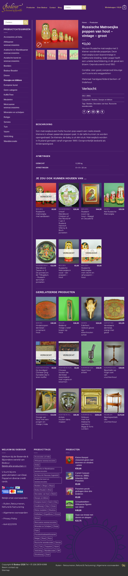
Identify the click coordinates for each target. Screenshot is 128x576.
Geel (50, 502)
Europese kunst (11, 85)
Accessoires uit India (13, 37)
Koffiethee (38, 514)
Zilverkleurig (39, 555)
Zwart (48, 555)
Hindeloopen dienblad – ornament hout (42, 329)
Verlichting (8, 136)
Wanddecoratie (10, 141)
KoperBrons (48, 514)
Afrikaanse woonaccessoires (11, 43)
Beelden (7, 66)
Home (84, 22)
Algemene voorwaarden (15, 513)
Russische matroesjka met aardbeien (42, 213)
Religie (7, 117)
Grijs (47, 506)
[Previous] (40, 34)
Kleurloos (52, 510)
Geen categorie (10, 90)
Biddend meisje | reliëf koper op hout (65, 329)
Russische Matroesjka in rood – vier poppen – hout (65, 272)
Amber (37, 465)
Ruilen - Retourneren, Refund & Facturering (75, 565)
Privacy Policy (10, 518)
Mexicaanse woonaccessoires (11, 106)
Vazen (6, 132)
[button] (115, 7)
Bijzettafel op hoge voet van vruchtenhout (110, 373)
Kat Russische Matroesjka (110, 212)
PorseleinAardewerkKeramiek (45, 534)
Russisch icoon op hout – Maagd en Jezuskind (87, 215)
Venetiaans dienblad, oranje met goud (109, 329)
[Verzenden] (84, 7)
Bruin (50, 490)
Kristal (57, 514)
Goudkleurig (39, 506)
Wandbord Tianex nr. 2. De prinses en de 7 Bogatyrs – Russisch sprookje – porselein (42, 275)
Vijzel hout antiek (86, 371)
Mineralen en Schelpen (43, 526)
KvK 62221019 (10, 524)
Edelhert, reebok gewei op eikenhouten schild (87, 330)
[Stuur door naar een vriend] (93, 112)
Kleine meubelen (41, 510)
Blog (60, 7)
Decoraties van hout (100, 104)
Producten (30, 7)
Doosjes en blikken (13, 80)
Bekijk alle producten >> (14, 466)
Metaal (37, 518)
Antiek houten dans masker (64, 419)
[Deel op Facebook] (84, 112)
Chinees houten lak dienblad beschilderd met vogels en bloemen (65, 376)
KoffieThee (9, 95)
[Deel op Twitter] (89, 112)
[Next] (74, 34)
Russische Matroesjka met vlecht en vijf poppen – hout (87, 272)
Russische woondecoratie (44, 542)
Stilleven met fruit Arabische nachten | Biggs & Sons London (87, 423)
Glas (56, 502)
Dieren (7, 75)
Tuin (6, 127)
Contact (53, 7)
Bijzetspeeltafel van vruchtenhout (111, 419)
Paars (37, 530)
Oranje (56, 526)
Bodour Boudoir (11, 71)
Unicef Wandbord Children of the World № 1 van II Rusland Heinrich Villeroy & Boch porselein (64, 222)
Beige (45, 486)
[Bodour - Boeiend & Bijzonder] (12, 7)
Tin (36, 546)
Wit (59, 551)
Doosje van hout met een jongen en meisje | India (42, 420)
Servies (7, 122)
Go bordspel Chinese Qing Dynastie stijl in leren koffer (42, 373)
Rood (44, 538)
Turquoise (48, 546)
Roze (50, 538)
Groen (53, 506)
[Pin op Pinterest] (98, 112)
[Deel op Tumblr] (102, 112)
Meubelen (8, 100)
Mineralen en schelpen (14, 112)
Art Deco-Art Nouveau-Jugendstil (46, 475)
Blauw (51, 486)
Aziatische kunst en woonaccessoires (12, 59)
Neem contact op (10, 567)
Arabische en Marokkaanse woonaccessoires (16, 51)
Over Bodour (42, 7)
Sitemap (6, 570)
